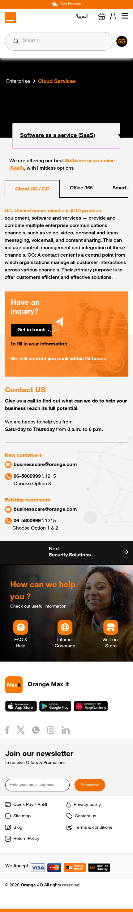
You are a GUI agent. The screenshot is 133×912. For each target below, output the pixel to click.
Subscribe (90, 785)
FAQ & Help (20, 643)
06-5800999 (27, 476)
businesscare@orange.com (45, 465)
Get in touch (31, 330)
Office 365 (81, 188)
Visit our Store (110, 643)
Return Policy (26, 839)
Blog (17, 828)
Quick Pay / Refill (30, 805)
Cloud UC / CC (32, 189)
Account (114, 16)
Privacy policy (87, 805)
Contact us (85, 816)
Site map (22, 816)
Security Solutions (70, 552)
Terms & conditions (93, 828)
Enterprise (18, 82)
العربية (82, 15)
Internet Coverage (65, 643)
